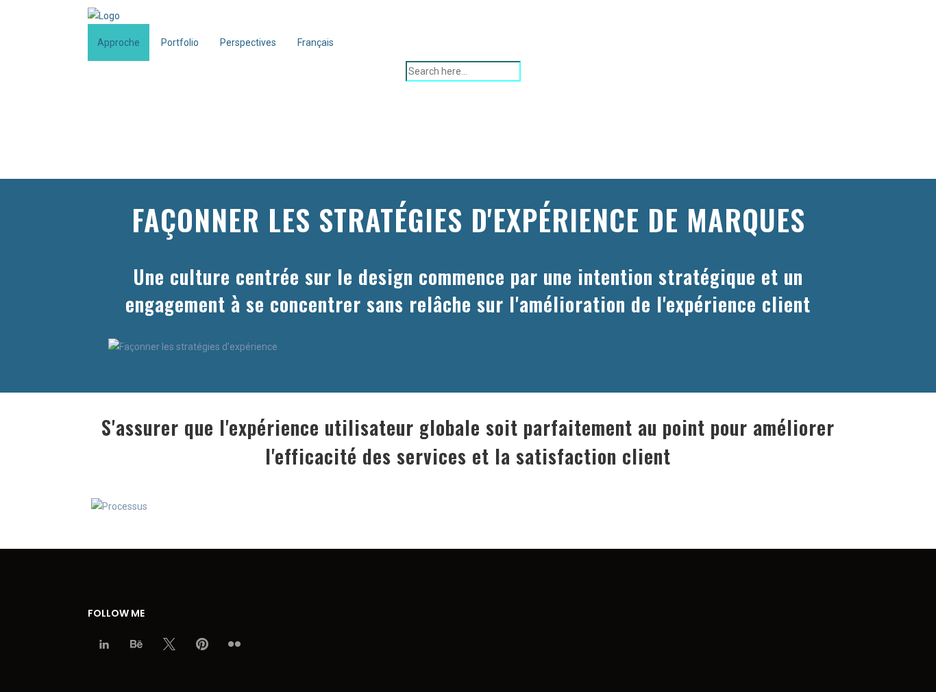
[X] (169, 644)
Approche (118, 42)
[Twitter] (137, 644)
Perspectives (248, 42)
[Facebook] (104, 644)
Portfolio (180, 42)
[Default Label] (202, 644)
